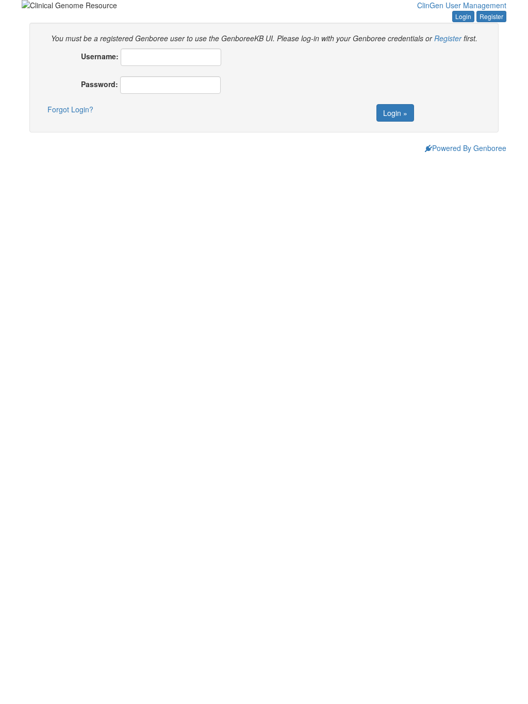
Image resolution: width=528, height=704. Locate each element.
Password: (99, 84)
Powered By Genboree (469, 148)
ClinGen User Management (461, 5)
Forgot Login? (70, 109)
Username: (100, 56)
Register (491, 16)
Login (463, 16)
